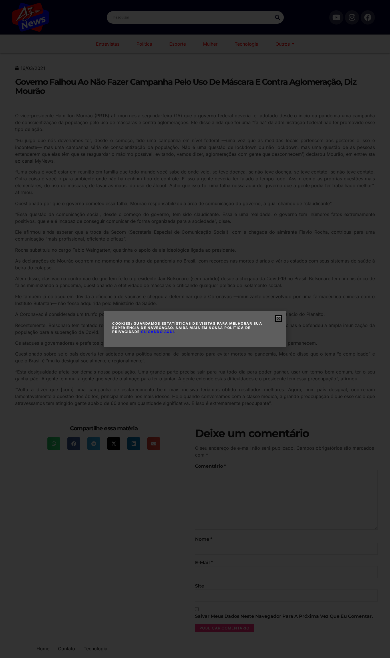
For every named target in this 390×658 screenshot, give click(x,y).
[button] (278, 318)
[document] (195, 329)
